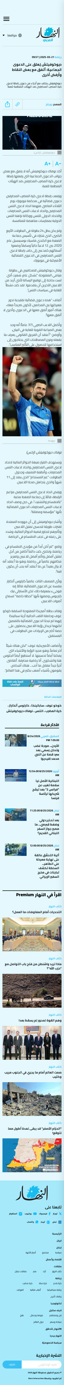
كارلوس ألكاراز (19, 705)
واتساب (30, 1221)
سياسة (58, 1252)
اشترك (12, 1364)
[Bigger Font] (47, 163)
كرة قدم (57, 1283)
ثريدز (43, 1222)
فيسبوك (43, 1213)
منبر (34, 1271)
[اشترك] (32, 683)
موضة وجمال (36, 1315)
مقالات (58, 1266)
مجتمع (45, 1252)
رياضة (58, 57)
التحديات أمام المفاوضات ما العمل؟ (37, 912)
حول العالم (38, 1322)
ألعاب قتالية (35, 1290)
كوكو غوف (54, 705)
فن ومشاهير (55, 1315)
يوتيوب (28, 1213)
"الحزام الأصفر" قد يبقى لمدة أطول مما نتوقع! (35, 1131)
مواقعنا (12, 35)
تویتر (55, 1213)
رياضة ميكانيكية (54, 1290)
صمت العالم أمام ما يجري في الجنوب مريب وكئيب (33, 1074)
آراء (44, 1271)
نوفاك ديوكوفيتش (19, 711)
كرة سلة (43, 1283)
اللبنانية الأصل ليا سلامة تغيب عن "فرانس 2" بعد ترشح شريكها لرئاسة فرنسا (45, 789)
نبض (54, 1222)
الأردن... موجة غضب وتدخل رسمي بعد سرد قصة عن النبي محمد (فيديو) (46, 752)
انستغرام (13, 1214)
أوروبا (55, 771)
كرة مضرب (27, 1283)
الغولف (20, 1290)
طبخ (22, 1315)
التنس (39, 711)
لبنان (56, 810)
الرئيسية (57, 1234)
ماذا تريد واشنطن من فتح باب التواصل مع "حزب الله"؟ (33, 966)
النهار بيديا (56, 1336)
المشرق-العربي (49, 736)
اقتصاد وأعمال (54, 1259)
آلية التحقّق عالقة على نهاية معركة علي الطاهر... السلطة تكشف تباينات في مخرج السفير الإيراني (46, 865)
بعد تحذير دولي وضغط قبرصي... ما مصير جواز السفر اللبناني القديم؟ (47, 826)
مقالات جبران (21, 1271)
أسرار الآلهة (31, 1252)
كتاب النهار (55, 906)
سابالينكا (37, 705)
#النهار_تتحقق (53, 1329)
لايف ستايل (55, 1310)
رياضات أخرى (56, 1296)
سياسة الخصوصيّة (52, 1343)
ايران (59, 1240)
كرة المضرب (53, 711)
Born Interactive (36, 1378)
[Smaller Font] (57, 163)
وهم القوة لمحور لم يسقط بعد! (40, 1020)
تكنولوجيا (56, 1303)
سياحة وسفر (56, 1322)
